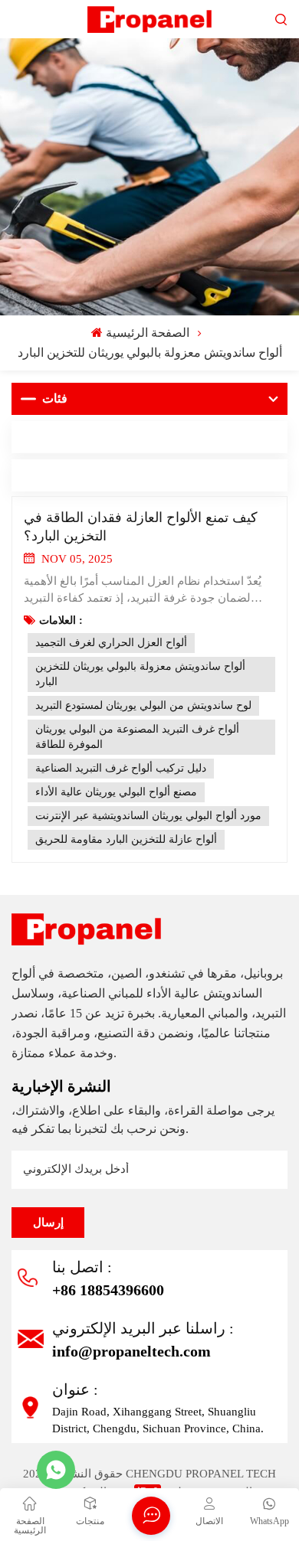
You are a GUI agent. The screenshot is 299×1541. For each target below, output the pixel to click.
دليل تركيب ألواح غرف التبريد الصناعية (120, 768)
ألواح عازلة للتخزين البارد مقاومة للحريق (126, 839)
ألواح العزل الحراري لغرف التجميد (111, 642)
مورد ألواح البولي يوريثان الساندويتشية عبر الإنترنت (148, 815)
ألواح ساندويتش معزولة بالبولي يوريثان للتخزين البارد (140, 674)
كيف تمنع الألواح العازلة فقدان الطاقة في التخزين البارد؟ (141, 527)
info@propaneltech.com (131, 1351)
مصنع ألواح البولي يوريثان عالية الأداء (116, 792)
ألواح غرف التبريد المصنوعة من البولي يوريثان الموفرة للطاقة (137, 736)
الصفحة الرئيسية (147, 332)
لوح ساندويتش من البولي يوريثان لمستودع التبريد (143, 705)
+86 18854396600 (108, 1289)
